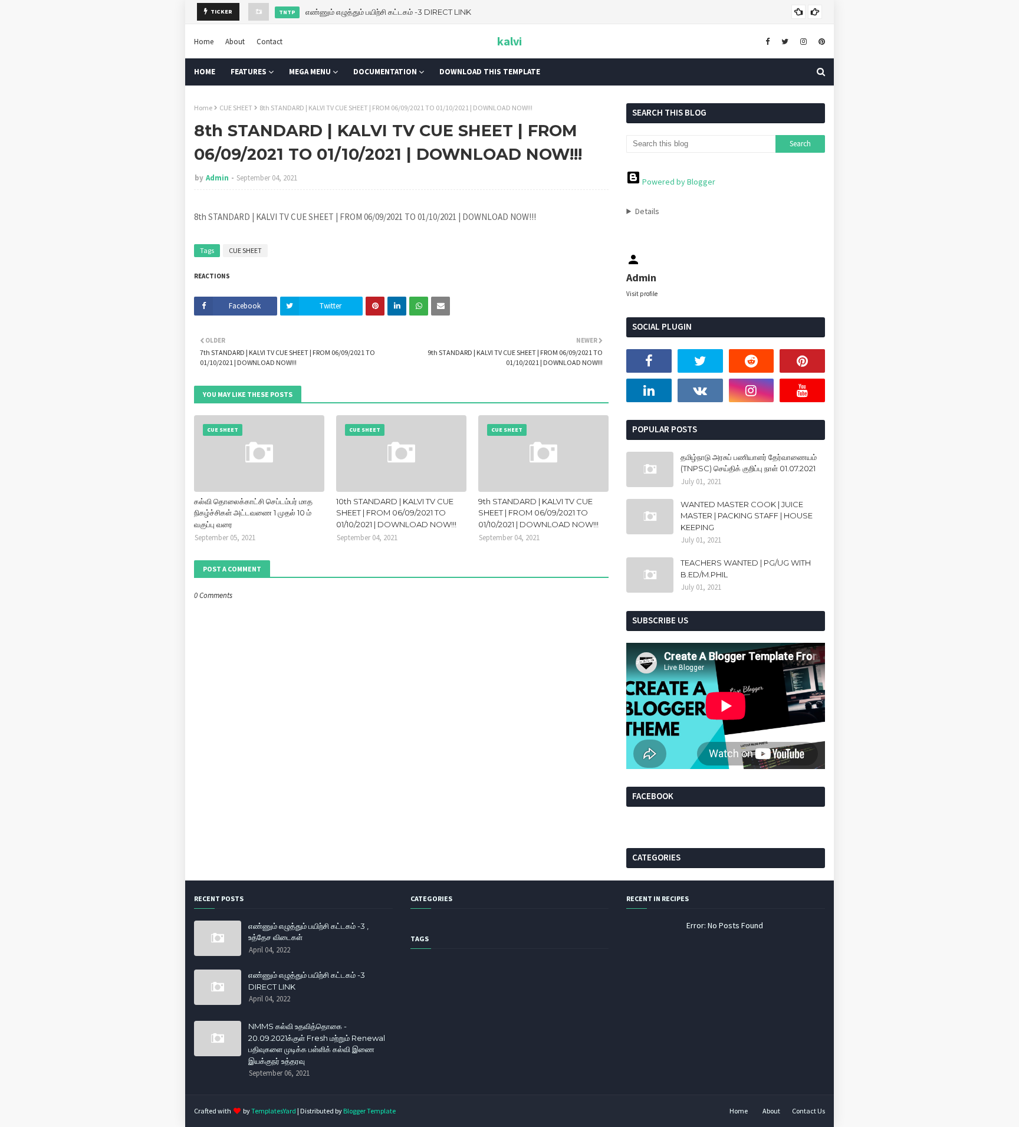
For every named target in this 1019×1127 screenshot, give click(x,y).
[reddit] (751, 361)
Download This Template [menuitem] (489, 72)
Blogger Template (369, 1110)
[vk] (700, 390)
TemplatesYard (273, 1110)
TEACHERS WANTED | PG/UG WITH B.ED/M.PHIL (746, 568)
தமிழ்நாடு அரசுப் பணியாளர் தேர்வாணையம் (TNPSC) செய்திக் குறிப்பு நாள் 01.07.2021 (749, 463)
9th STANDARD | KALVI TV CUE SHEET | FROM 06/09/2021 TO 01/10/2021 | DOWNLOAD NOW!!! (538, 513)
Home (203, 41)
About (235, 41)
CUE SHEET (235, 107)
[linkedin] (649, 390)
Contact (269, 41)
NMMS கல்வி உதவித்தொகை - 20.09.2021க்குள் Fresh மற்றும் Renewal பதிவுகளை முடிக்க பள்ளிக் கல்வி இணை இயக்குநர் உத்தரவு (316, 1043)
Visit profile (642, 294)
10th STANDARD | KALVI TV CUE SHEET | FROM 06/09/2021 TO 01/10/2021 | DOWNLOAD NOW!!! (396, 513)
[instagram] (803, 41)
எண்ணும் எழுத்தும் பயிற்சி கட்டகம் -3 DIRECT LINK (388, 12)
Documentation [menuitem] (385, 72)
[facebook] (767, 41)
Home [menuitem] (204, 72)
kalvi (509, 41)
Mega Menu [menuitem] (310, 72)
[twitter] (784, 41)
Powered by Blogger (677, 181)
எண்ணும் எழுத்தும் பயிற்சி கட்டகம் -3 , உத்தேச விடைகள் (308, 931)
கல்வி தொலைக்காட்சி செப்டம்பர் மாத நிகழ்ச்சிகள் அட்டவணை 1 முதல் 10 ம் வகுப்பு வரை (253, 513)
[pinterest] (820, 41)
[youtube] (802, 390)
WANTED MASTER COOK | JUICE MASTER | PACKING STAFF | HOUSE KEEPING (747, 516)
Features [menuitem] (249, 72)
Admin (217, 178)
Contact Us (808, 1110)
